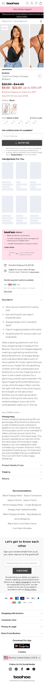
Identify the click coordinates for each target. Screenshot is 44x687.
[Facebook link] (22, 669)
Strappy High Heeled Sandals (22, 509)
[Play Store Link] (22, 646)
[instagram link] (10, 669)
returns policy (34, 272)
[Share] (41, 21)
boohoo (6, 73)
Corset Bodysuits (33, 505)
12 (34, 123)
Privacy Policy (16, 154)
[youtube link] (28, 669)
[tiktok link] (33, 669)
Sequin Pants (29, 500)
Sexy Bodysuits (34, 514)
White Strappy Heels (13, 505)
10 (26, 123)
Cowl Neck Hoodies (22, 528)
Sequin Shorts (14, 500)
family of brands (22, 582)
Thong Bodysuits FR (20, 21)
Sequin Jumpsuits (32, 495)
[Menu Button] (3, 3)
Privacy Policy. (30, 589)
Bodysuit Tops (6, 21)
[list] (22, 9)
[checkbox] (3, 151)
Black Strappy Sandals (14, 514)
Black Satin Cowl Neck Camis (22, 524)
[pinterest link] (16, 669)
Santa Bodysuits (22, 519)
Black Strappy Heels (12, 495)
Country (22, 652)
